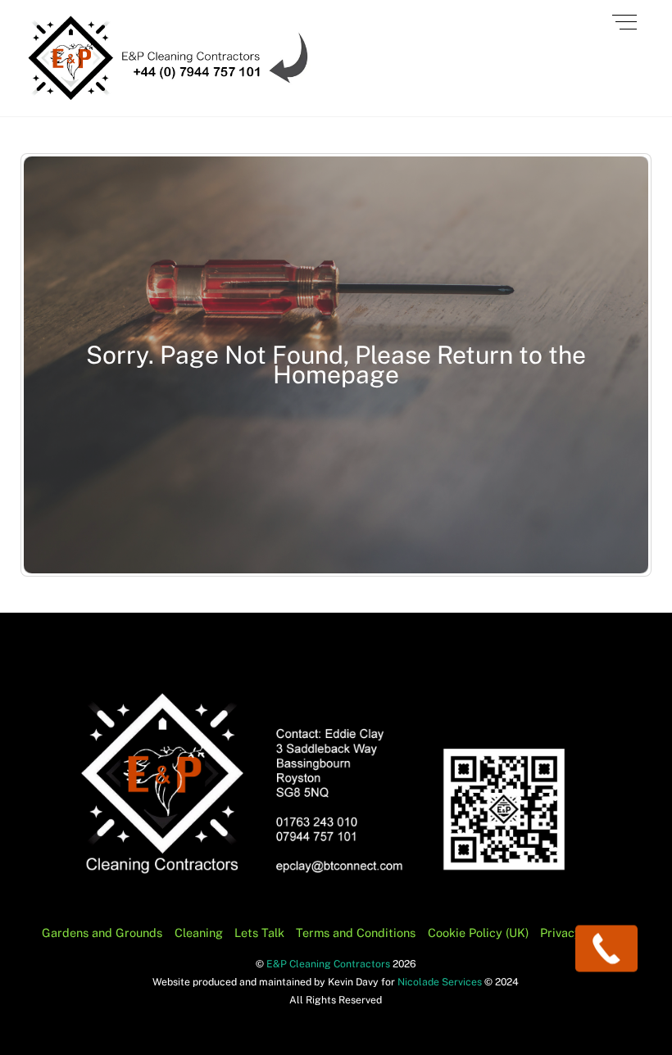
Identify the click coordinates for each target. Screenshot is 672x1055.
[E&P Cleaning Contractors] (167, 95)
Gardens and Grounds (102, 933)
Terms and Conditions (355, 933)
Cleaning (199, 933)
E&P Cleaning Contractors (328, 964)
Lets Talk (259, 933)
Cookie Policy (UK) (478, 933)
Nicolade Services (440, 982)
